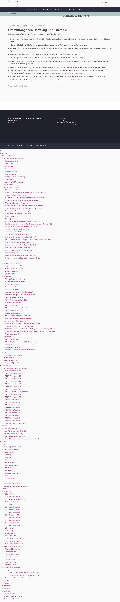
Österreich (8, 470)
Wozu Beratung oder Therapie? (14, 190)
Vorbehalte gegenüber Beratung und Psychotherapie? (21, 200)
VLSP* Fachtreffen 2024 (13, 381)
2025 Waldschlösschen (12, 497)
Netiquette (7, 588)
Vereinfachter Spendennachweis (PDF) (67, 125)
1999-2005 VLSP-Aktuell (13, 541)
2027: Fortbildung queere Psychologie (15, 368)
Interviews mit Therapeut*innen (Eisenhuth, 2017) (20, 237)
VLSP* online (6, 586)
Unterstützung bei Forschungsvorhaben (16, 486)
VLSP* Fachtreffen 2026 (13, 376)
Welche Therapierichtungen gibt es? (16, 195)
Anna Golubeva (10, 164)
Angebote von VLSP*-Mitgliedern (14, 182)
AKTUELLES (18, 9)
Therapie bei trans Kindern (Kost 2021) (17, 229)
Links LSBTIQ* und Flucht (13, 363)
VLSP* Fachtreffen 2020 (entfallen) (16, 392)
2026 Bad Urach (10, 494)
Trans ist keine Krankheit (13, 232)
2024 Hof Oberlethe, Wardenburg (15, 499)
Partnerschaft (8, 344)
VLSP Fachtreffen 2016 (12, 402)
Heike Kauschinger (11, 171)
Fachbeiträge (8, 219)
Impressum (29, 146)
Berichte (6, 570)
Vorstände (7, 580)
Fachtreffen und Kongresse (12, 371)
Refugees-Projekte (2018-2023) (13, 434)
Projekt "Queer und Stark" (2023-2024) (15, 431)
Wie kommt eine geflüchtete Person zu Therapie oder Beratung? (25, 198)
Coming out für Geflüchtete (13, 287)
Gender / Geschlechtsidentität (14, 268)
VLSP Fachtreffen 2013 (12, 410)
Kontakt (11, 123)
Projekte (71, 9)
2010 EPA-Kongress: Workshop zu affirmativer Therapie (22, 575)
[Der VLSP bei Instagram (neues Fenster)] (106, 119)
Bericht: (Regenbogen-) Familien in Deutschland (20, 295)
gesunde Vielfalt (10, 274)
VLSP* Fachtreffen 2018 (13, 397)
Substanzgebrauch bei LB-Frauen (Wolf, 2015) (19, 242)
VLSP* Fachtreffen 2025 (13, 379)
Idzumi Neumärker (11, 174)
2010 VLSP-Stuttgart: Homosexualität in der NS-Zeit (21, 573)
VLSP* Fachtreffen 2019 (13, 394)
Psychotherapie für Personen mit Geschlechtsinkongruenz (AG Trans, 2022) (28, 224)
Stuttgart (8, 468)
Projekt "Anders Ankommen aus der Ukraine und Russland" (23, 439)
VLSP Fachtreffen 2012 (12, 413)
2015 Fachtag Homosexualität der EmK (17, 578)
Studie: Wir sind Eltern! (12, 310)
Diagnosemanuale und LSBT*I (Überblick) (18, 247)
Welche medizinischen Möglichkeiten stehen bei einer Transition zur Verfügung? (30, 331)
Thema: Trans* (10, 559)
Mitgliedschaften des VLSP (12, 483)
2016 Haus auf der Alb (12, 515)
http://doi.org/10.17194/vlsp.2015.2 (72, 73)
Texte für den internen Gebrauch (14, 546)
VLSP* (80, 9)
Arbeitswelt (7, 337)
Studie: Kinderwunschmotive (14, 297)
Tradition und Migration (11, 360)
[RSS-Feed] (111, 119)
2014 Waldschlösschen (12, 520)
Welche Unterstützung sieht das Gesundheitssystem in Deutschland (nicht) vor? (30, 329)
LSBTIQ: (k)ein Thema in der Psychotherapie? (19, 250)
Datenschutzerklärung (15, 146)
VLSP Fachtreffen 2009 (12, 420)
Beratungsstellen (9, 185)
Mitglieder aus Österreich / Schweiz (15, 599)
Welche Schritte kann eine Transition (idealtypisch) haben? (23, 323)
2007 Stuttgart (10, 531)
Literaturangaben (10, 216)
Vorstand (6, 476)
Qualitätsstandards (42, 146)
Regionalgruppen (9, 452)
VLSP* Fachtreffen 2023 (13, 384)
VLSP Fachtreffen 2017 (12, 400)
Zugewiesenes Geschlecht (13, 266)
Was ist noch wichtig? (12, 334)
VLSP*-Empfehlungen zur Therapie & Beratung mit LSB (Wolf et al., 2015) (28, 240)
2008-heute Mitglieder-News (14, 544)
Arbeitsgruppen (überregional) (13, 473)
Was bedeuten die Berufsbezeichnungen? (18, 213)
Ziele (5, 444)
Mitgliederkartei (6, 591)
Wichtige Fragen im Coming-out (15, 279)
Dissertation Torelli (11, 562)
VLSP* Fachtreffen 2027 (13, 373)
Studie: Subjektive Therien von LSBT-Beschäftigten (21, 342)
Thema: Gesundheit (11, 552)
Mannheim (8, 457)
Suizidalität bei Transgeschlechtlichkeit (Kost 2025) (21, 227)
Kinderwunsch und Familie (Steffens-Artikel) (19, 292)
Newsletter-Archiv (9, 533)
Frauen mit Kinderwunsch (13, 303)
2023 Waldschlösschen (12, 502)
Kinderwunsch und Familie (12, 289)
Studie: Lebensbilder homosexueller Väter (18, 316)
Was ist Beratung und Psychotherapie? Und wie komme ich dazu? (25, 192)
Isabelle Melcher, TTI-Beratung (15, 177)
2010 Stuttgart (10, 528)
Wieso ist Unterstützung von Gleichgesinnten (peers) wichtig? (24, 206)
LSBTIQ (45, 9)
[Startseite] (13, 1)
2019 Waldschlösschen (12, 507)
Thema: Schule (10, 557)
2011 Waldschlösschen (12, 525)
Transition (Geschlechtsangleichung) (15, 321)
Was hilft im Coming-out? (13, 284)
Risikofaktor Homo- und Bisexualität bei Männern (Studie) (22, 258)
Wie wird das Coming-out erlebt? (15, 282)
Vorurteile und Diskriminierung (13, 355)
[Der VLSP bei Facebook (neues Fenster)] (108, 119)
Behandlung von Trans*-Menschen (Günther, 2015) (20, 245)
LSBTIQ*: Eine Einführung (11, 263)
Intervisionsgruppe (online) (12, 449)
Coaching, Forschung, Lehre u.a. (13, 596)
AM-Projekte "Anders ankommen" (15, 436)
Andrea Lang (9, 166)
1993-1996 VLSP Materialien (14, 536)
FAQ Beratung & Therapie (27, 25)
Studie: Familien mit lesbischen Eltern (17, 308)
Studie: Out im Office (11, 339)
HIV (5, 352)
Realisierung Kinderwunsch (13, 313)
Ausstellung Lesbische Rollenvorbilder (15, 423)
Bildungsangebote (57, 9)
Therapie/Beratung (9, 594)
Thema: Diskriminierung (12, 549)
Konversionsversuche (12, 253)
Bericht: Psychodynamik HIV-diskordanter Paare (20, 350)
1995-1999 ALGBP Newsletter (14, 538)
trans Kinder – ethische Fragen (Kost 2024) (18, 234)
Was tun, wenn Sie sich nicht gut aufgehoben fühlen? (21, 211)
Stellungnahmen (9, 478)
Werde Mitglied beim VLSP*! (12, 447)
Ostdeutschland (10, 462)
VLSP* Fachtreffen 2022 (13, 386)
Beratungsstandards (11, 161)
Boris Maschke (9, 169)
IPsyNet (6, 583)
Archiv (4, 489)
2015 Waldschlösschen (12, 517)
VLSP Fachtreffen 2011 (12, 415)
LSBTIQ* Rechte (9, 358)
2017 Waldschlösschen (12, 512)
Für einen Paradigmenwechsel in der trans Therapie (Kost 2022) (25, 221)
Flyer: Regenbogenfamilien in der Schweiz (18, 318)
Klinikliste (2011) (10, 565)
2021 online (8, 504)
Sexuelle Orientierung (11, 271)
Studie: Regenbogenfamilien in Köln (16, 300)
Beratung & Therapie (33, 9)
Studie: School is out (11, 305)
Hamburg (8, 455)
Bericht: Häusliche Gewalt (13, 347)
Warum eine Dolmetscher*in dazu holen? (18, 203)
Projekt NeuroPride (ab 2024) (12, 428)
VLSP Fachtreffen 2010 (12, 418)
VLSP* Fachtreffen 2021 (13, 389)
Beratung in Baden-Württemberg (14, 158)
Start (10, 9)
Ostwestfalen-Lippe (11, 465)
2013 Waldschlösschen (12, 523)
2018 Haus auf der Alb (12, 510)
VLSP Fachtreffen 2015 (12, 405)
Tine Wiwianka (9, 179)
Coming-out (7, 276)
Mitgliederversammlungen (12, 567)
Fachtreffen (7, 491)
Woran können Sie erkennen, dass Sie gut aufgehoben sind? (23, 208)
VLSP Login (104, 2)
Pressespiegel (8, 481)
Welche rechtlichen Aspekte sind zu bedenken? (19, 326)
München (8, 460)
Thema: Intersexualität (12, 554)
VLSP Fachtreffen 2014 (12, 407)
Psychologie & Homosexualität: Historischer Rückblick (22, 255)
